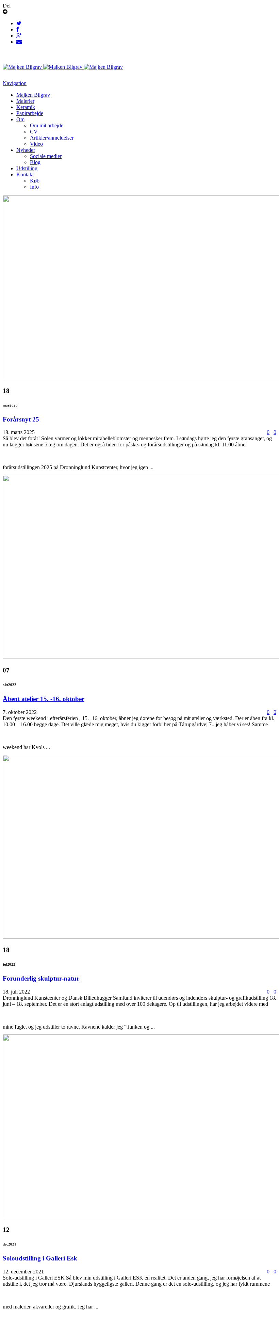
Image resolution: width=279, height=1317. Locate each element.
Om (20, 119)
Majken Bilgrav (33, 95)
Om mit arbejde (46, 125)
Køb (34, 181)
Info (34, 187)
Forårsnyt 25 (21, 419)
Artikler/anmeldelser (51, 138)
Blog (35, 162)
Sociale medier (46, 156)
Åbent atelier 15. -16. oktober (43, 698)
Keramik (25, 107)
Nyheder (25, 150)
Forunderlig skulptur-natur (41, 978)
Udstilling (26, 168)
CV (34, 131)
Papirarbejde (29, 113)
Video (36, 144)
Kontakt (25, 174)
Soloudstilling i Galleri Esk (40, 1258)
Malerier (25, 101)
